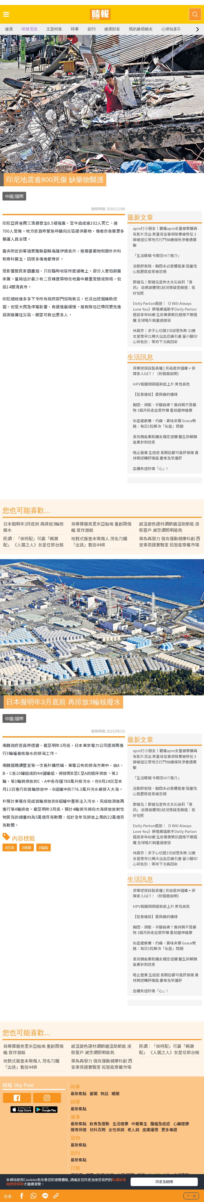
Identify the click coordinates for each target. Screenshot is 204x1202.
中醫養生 (139, 1124)
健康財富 (112, 29)
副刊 (92, 29)
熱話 (104, 1093)
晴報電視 (30, 29)
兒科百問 (97, 1130)
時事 (75, 29)
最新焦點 (79, 1093)
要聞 (94, 1093)
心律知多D (170, 29)
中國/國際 (14, 196)
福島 (44, 847)
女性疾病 (116, 1130)
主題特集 (54, 29)
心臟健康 (181, 1124)
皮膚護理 (150, 1130)
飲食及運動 (99, 1124)
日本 (10, 847)
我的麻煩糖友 (141, 29)
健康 (9, 29)
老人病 (133, 1130)
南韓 (27, 847)
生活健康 (120, 1124)
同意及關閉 (164, 1181)
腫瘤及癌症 (160, 1124)
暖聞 (115, 1093)
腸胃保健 (79, 1130)
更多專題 (169, 1130)
